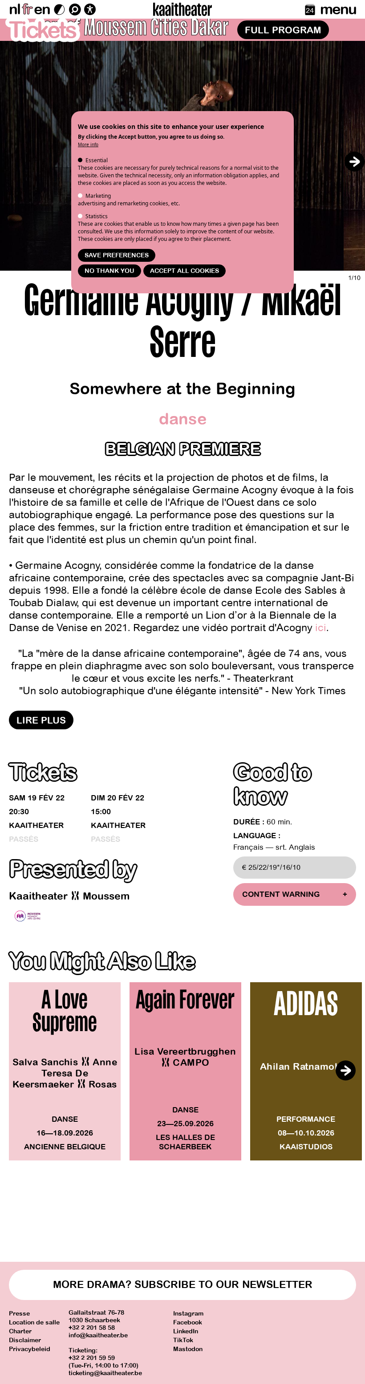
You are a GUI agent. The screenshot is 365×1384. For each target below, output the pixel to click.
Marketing (98, 196)
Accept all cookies (184, 271)
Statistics (96, 216)
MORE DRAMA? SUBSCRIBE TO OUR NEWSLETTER (182, 1284)
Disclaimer (25, 1340)
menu (338, 9)
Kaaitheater (36, 825)
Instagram (188, 1313)
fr (27, 9)
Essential (96, 160)
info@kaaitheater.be (98, 1335)
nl (14, 9)
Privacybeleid (29, 1349)
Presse (19, 1313)
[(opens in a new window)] (27, 916)
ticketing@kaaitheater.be (105, 1373)
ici (320, 627)
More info (88, 144)
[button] (354, 162)
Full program (283, 30)
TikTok (183, 1340)
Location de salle (34, 1322)
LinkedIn (185, 1331)
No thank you (109, 271)
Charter (20, 1331)
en (42, 9)
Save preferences (117, 255)
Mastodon (188, 1349)
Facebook (187, 1322)
